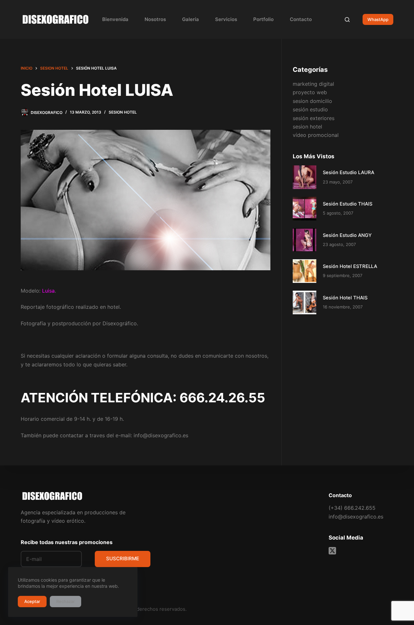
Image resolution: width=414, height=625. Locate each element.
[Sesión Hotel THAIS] (304, 302)
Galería (190, 19)
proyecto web (310, 92)
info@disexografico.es (356, 516)
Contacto (301, 19)
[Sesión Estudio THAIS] (304, 208)
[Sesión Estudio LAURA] (304, 177)
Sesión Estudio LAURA (348, 172)
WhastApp (377, 19)
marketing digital (313, 84)
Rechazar (65, 601)
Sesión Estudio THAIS (347, 204)
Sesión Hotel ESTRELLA (350, 266)
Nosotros (155, 19)
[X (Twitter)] (332, 550)
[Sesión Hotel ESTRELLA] (304, 271)
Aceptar (32, 601)
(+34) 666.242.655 (352, 508)
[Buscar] (347, 19)
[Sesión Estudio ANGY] (304, 240)
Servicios (226, 19)
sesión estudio (310, 109)
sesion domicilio (312, 101)
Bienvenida (115, 19)
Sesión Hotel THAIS (345, 298)
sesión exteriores (313, 118)
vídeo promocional (316, 135)
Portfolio (263, 19)
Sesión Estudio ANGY (347, 235)
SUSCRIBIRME (122, 558)
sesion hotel (123, 112)
